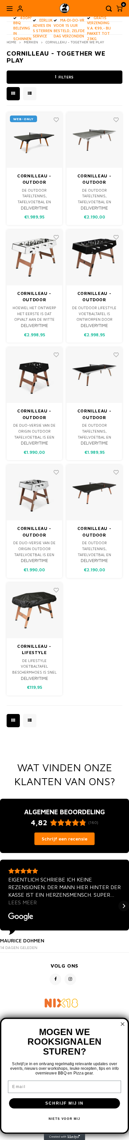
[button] (5, 906)
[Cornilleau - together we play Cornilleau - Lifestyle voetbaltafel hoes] (34, 610)
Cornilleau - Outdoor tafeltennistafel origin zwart (94, 532)
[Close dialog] (122, 1024)
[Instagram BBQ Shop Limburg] (70, 979)
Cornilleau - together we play (75, 42)
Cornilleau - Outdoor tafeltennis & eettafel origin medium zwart (34, 179)
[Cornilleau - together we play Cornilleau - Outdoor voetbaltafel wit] (34, 257)
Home (11, 42)
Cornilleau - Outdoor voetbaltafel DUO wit (34, 532)
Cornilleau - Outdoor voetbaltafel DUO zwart (34, 414)
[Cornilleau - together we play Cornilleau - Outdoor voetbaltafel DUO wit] (34, 492)
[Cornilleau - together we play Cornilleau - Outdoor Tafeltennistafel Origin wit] (94, 140)
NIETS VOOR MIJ (65, 1119)
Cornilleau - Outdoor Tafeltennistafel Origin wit (94, 179)
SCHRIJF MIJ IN (64, 1103)
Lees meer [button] (22, 902)
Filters (66, 77)
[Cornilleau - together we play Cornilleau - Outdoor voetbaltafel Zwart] (94, 257)
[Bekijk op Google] (20, 917)
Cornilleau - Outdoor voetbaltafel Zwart (94, 297)
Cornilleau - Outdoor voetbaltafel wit (34, 297)
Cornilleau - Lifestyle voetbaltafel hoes (34, 649)
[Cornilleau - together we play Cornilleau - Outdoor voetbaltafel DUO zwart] (34, 375)
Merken (31, 42)
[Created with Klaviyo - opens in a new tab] (64, 1137)
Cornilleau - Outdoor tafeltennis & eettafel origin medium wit (94, 414)
